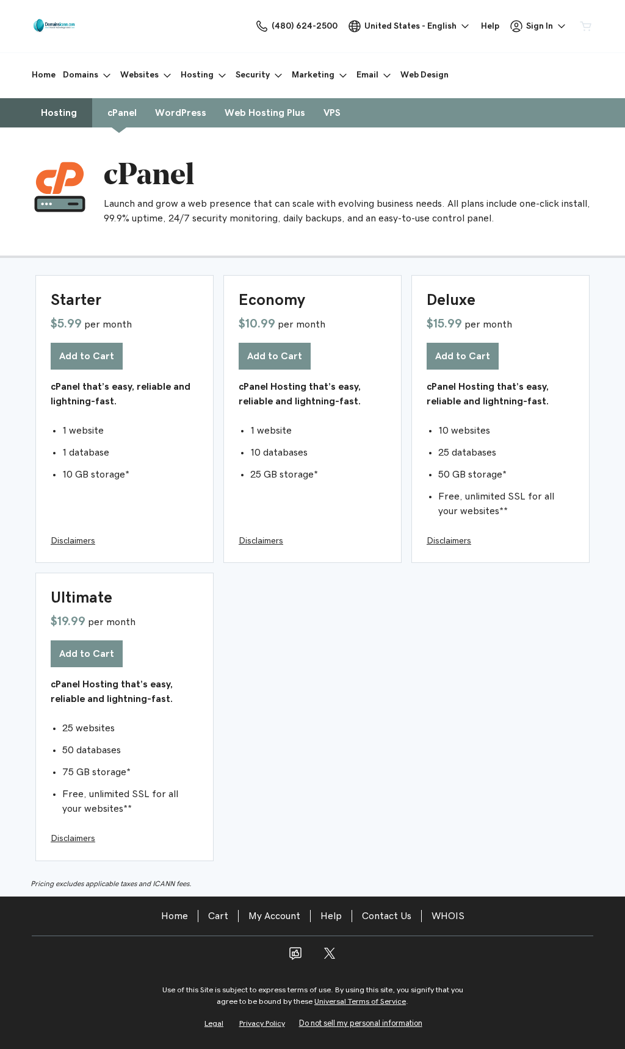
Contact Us (386, 916)
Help (331, 916)
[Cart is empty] (586, 26)
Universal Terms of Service (360, 1002)
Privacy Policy (262, 1024)
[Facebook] (295, 957)
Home (174, 916)
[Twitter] (329, 957)
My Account (274, 916)
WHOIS (448, 916)
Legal (213, 1024)
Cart (218, 916)
